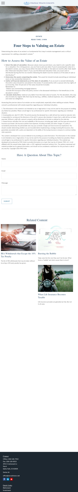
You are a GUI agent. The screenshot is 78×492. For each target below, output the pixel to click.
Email (3, 171)
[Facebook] (4, 479)
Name (4, 159)
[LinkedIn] (7, 479)
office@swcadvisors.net (11, 476)
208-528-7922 (13, 459)
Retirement (7, 488)
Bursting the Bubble (47, 253)
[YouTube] (11, 479)
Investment (7, 490)
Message (5, 183)
